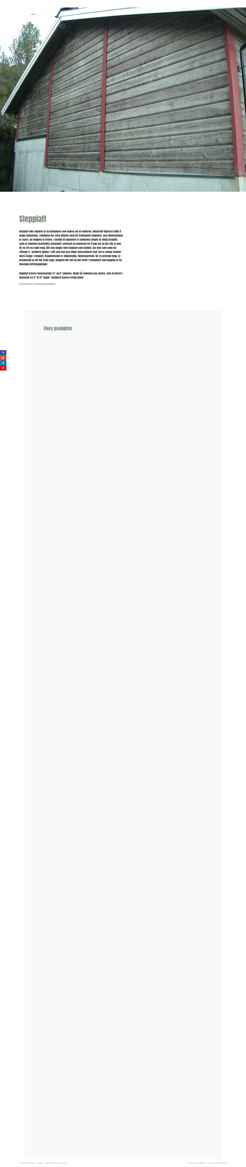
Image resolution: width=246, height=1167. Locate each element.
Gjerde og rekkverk (58, 1133)
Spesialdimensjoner (58, 557)
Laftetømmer (54, 902)
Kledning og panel (57, 441)
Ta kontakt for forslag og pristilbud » (38, 284)
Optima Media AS (220, 1163)
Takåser (51, 787)
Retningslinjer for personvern (55, 1163)
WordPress (201, 1163)
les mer (50, 450)
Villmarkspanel (55, 672)
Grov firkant (53, 1018)
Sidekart (40, 1163)
